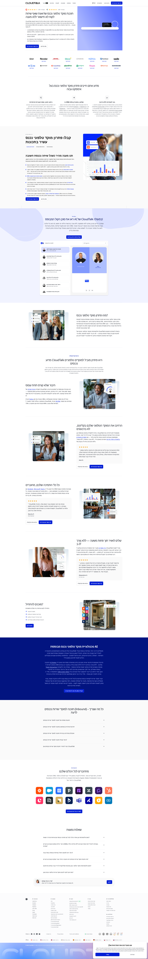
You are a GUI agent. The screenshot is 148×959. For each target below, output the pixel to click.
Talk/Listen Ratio (63, 672)
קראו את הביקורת (83, 466)
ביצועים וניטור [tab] (50, 146)
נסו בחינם (43, 46)
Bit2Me (58, 401)
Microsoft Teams (39, 489)
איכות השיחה (31, 389)
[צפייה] (39, 790)
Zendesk (30, 489)
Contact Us (48, 934)
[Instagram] (34, 934)
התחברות (99, 3)
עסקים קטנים (101, 107)
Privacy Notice (60, 934)
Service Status (89, 934)
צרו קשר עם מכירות (116, 3)
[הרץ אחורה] (89, 290)
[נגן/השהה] (86, 290)
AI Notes (53, 662)
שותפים (69, 3)
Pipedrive (62, 108)
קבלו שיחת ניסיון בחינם (74, 237)
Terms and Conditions (74, 934)
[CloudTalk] (33, 3)
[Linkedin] (37, 934)
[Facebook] (31, 934)
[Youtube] (39, 934)
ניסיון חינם (106, 3)
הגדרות (132, 954)
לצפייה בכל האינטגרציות (74, 811)
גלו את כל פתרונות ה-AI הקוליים (74, 691)
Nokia (31, 399)
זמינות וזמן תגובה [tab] (30, 146)
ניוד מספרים (102, 548)
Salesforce (83, 107)
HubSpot (75, 107)
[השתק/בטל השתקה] (92, 290)
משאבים (63, 3)
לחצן (109, 882)
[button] (93, 3)
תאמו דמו (29, 626)
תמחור (74, 3)
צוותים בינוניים (118, 110)
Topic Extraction (51, 667)
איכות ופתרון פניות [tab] (40, 146)
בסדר (107, 954)
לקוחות (57, 3)
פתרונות (52, 3)
